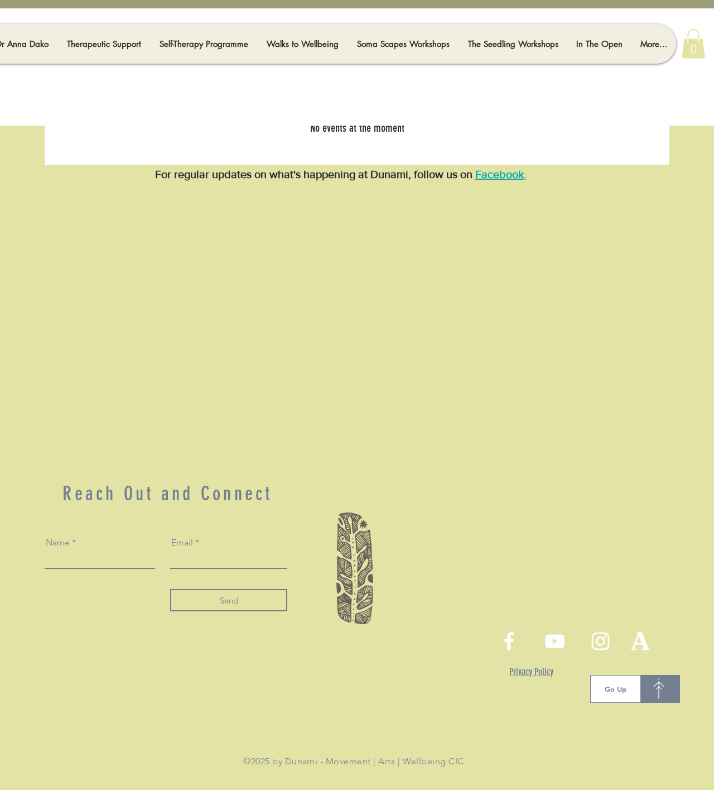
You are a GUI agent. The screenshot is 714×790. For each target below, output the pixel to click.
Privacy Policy (531, 671)
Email (182, 542)
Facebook (499, 174)
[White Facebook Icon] (509, 641)
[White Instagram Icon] (600, 641)
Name (58, 542)
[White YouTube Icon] (555, 641)
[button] (693, 44)
